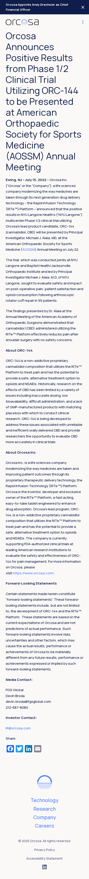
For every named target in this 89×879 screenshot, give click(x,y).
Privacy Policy (44, 850)
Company (44, 817)
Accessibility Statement (44, 858)
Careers (44, 825)
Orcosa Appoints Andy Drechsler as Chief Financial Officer (37, 7)
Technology (44, 800)
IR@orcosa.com (18, 728)
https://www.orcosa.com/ (33, 573)
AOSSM (28, 249)
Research (44, 808)
